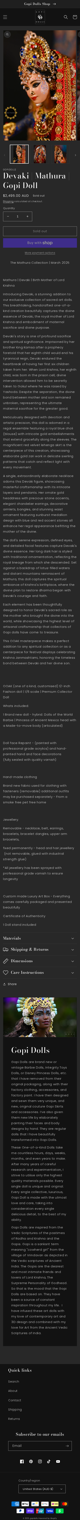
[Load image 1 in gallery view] (19, 154)
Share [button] (12, 984)
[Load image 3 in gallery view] (60, 154)
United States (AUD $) (38, 1489)
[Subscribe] (67, 1446)
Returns (14, 1419)
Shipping (8, 201)
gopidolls (34, 1518)
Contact (14, 1400)
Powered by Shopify (48, 1518)
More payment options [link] (40, 252)
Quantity (9, 208)
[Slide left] (4, 155)
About (13, 1391)
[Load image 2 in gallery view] (40, 154)
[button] (5, 17)
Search (13, 1381)
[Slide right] (75, 155)
